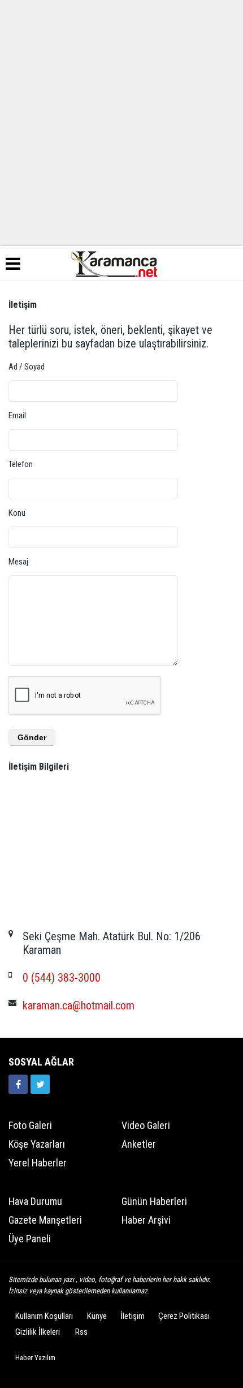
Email (17, 415)
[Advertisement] (121, 122)
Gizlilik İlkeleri (37, 1332)
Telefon (20, 464)
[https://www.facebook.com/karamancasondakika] (18, 1084)
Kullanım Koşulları (44, 1316)
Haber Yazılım (35, 1357)
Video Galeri (146, 1125)
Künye (97, 1316)
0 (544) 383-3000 (62, 977)
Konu (16, 513)
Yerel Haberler (37, 1163)
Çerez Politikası (184, 1316)
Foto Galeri (30, 1125)
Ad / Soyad (26, 367)
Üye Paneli (29, 1239)
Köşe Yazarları (36, 1144)
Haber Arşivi (146, 1220)
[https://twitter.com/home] (40, 1084)
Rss (81, 1332)
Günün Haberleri (154, 1201)
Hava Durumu (35, 1201)
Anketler (139, 1144)
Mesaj (18, 562)
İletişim (132, 1316)
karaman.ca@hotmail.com (78, 1005)
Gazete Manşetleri (45, 1220)
